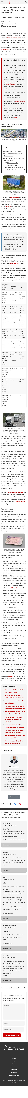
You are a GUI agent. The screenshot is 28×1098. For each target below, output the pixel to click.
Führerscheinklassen (8, 17)
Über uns (14, 1064)
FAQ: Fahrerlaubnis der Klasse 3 (13, 151)
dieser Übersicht (11, 84)
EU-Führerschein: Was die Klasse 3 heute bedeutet (14, 159)
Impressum (14, 1066)
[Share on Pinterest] (20, 804)
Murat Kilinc (14, 26)
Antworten (6, 845)
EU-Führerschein (14, 263)
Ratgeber (14, 1058)
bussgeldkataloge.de (6, 16)
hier (15, 118)
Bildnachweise (14, 1072)
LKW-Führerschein (19, 501)
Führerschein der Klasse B (15, 492)
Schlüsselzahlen (20, 101)
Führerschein (16, 16)
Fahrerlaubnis (14, 197)
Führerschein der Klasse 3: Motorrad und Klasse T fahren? (16, 169)
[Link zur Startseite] (14, 2)
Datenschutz (14, 1069)
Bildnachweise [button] (14, 797)
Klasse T (11, 676)
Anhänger (8, 206)
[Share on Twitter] (10, 804)
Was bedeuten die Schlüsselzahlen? (12, 164)
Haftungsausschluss (14, 1075)
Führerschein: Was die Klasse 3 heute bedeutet (13, 155)
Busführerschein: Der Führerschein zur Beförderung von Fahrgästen (14, 719)
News (14, 1061)
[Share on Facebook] (15, 804)
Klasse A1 (14, 588)
